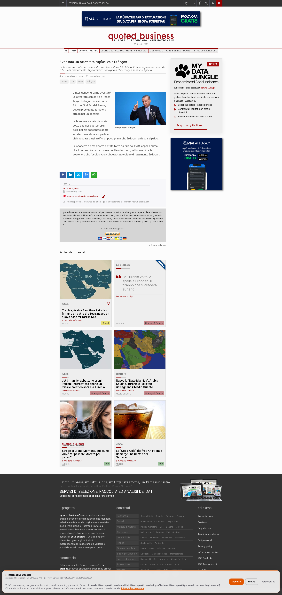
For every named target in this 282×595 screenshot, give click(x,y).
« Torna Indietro (157, 245)
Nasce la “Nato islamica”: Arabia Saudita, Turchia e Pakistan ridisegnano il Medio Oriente (137, 384)
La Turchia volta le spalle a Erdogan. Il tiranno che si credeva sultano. (140, 283)
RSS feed (204, 558)
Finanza (171, 548)
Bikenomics (176, 570)
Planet (187, 50)
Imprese (160, 532)
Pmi (168, 532)
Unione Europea (159, 554)
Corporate (156, 50)
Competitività (147, 516)
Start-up (176, 532)
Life (107, 463)
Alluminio (175, 559)
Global (119, 50)
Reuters (121, 373)
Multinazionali (147, 532)
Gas (155, 559)
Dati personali (205, 540)
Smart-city (145, 570)
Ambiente (159, 543)
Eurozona (145, 554)
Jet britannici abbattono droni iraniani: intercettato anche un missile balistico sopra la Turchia (83, 384)
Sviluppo (170, 516)
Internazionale (176, 554)
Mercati (179, 527)
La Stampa (123, 264)
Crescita (159, 516)
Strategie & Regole (205, 50)
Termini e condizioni (208, 534)
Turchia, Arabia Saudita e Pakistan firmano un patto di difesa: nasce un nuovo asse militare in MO (85, 314)
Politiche (161, 548)
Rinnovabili (146, 559)
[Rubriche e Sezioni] (63, 3)
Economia (107, 50)
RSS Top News (207, 564)
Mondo (94, 50)
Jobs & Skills (173, 50)
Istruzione (154, 537)
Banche (169, 527)
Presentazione (205, 516)
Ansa (65, 303)
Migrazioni (173, 521)
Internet (144, 564)
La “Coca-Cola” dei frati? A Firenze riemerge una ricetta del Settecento (139, 454)
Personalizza (268, 581)
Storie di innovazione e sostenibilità (89, 3)
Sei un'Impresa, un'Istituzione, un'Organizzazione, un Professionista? (115, 482)
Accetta (236, 581)
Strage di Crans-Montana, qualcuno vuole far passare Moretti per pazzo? (85, 454)
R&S (177, 564)
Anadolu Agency (70, 188)
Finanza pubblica (126, 548)
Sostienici (203, 522)
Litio (184, 559)
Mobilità (121, 570)
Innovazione (123, 564)
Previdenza (180, 537)
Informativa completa (132, 588)
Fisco (143, 548)
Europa (83, 50)
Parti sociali (167, 537)
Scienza (154, 564)
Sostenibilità (146, 543)
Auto (166, 570)
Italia (73, 50)
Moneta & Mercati (136, 50)
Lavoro (144, 537)
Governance (146, 521)
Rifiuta (251, 581)
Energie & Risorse (126, 559)
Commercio (159, 521)
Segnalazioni (204, 528)
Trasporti (157, 570)
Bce (162, 527)
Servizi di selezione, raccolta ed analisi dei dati (107, 491)
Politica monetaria (149, 527)
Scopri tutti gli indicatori (190, 125)
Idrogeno (164, 559)
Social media (166, 564)
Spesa (151, 548)
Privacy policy (205, 546)
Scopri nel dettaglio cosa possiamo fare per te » (87, 495)
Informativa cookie (208, 552)
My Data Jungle (208, 87)
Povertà (180, 516)
